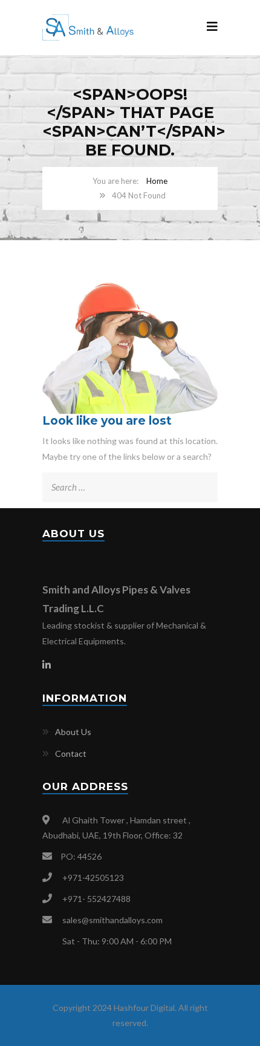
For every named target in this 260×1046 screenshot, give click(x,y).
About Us (73, 732)
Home (156, 181)
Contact (70, 753)
